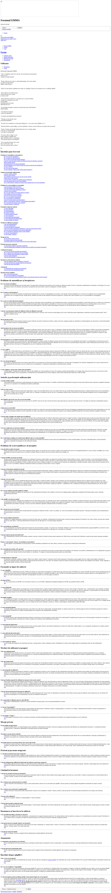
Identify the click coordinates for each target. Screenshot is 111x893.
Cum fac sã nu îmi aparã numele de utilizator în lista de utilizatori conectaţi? (23, 161)
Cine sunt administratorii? (10, 224)
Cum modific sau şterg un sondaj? (12, 194)
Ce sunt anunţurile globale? (11, 214)
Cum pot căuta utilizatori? (10, 255)
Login (5, 68)
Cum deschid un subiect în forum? (12, 186)
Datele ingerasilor (8, 57)
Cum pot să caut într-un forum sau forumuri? (15, 251)
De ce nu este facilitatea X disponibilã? (14, 275)
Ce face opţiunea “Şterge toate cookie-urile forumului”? (18, 169)
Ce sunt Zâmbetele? (9, 211)
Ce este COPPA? (8, 166)
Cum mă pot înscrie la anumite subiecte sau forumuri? (17, 262)
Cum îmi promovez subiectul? (11, 204)
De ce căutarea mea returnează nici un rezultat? (16, 252)
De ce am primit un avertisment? (12, 198)
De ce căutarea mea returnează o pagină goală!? (16, 254)
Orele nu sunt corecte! (9, 175)
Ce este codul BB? (8, 208)
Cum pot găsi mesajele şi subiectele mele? (14, 257)
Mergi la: (4, 889)
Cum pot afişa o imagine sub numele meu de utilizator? (18, 179)
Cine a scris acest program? (11, 274)
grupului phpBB (52, 859)
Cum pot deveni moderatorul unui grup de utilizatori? (17, 230)
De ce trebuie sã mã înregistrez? (12, 158)
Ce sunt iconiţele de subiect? (11, 220)
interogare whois (20, 879)
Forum (5, 33)
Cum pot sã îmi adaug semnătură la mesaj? (15, 189)
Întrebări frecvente (8, 58)
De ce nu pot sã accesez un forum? (13, 195)
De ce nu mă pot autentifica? (11, 156)
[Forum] (40, 16)
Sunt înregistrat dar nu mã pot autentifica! (14, 164)
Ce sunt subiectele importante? (12, 217)
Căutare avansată (6, 29)
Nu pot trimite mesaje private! (11, 238)
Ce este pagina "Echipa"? (10, 234)
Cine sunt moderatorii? (10, 225)
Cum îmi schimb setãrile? (10, 174)
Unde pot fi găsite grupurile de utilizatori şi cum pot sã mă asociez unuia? (22, 228)
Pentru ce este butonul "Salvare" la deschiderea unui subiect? (19, 201)
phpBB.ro (19, 891)
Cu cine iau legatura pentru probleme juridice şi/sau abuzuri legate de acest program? (25, 277)
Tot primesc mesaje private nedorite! (13, 240)
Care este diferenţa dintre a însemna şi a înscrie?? (16, 261)
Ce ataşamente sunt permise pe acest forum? (15, 268)
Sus (5, 288)
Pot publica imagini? (9, 212)
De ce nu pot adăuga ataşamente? (12, 197)
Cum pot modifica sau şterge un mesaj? (14, 188)
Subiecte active (8, 55)
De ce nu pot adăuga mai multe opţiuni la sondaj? (16, 192)
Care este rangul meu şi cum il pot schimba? (15, 181)
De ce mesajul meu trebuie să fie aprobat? (14, 202)
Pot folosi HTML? (8, 210)
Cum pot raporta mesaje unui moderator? (14, 200)
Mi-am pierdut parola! (9, 162)
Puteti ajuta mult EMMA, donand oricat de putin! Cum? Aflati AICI (8, 39)
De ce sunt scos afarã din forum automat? (14, 159)
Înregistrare (7, 67)
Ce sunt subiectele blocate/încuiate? (13, 218)
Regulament (7, 60)
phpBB (14, 891)
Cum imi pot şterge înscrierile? (12, 264)
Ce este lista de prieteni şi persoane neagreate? (15, 245)
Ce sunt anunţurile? (9, 215)
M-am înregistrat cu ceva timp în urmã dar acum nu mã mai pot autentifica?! (23, 165)
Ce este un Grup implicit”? (11, 233)
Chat (5, 48)
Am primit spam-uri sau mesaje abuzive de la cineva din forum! (20, 241)
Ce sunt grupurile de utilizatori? (12, 227)
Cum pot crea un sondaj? (10, 191)
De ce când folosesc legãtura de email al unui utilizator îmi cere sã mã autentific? (24, 182)
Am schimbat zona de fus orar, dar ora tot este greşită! (17, 176)
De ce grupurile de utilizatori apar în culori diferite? (17, 231)
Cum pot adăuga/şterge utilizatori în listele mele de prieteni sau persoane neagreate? (25, 247)
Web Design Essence (6, 891)
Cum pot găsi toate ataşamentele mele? (14, 270)
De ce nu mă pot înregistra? (11, 168)
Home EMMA (7, 46)
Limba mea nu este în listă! (11, 178)
